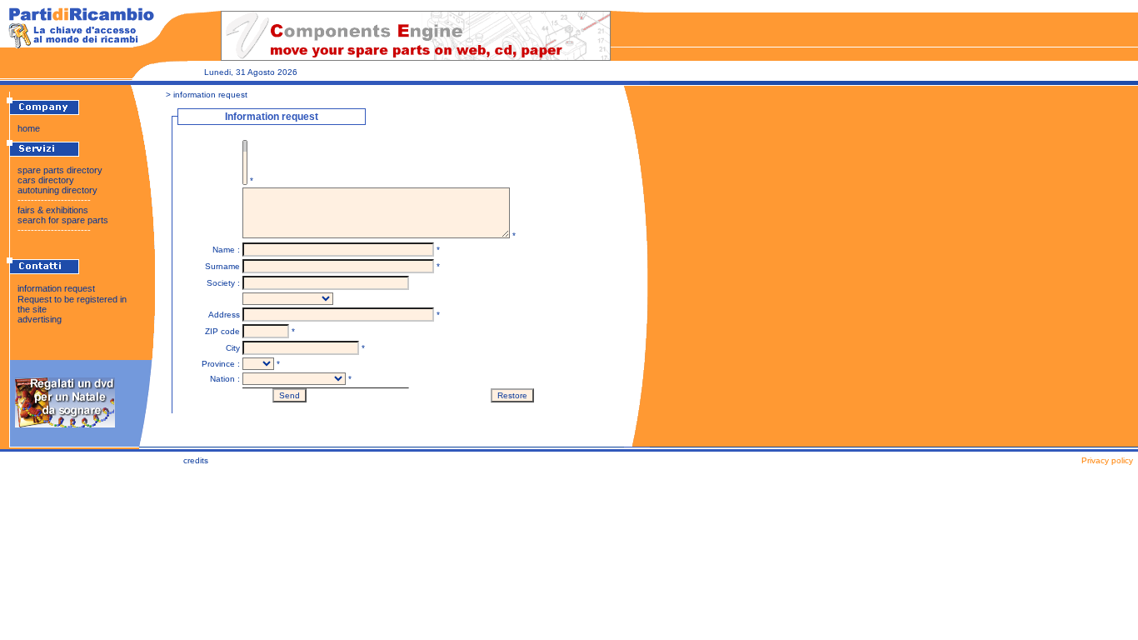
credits (195, 460)
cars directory (45, 180)
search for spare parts (62, 220)
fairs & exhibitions (52, 210)
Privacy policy (1107, 460)
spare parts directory (59, 170)
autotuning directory (57, 190)
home (28, 128)
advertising (39, 319)
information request (56, 288)
